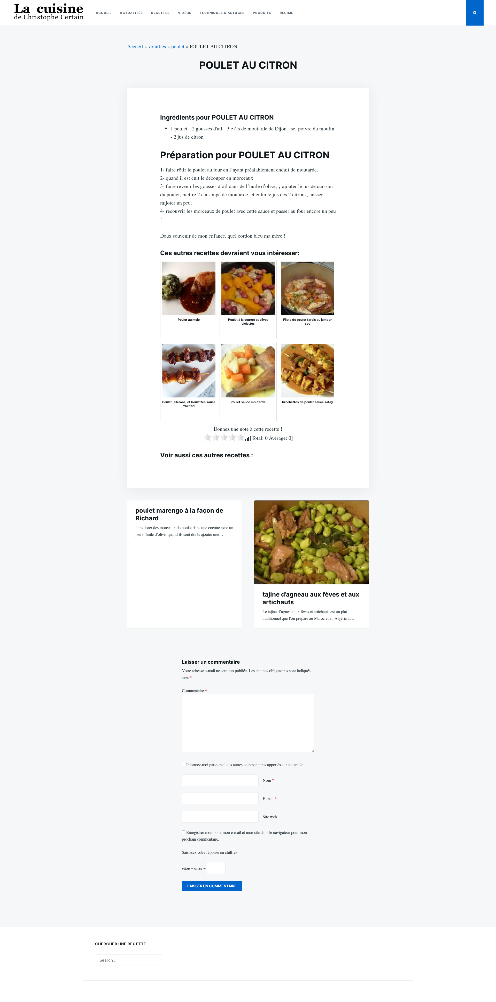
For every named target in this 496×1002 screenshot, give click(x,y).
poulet (177, 46)
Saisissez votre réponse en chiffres (209, 852)
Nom (268, 780)
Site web (270, 816)
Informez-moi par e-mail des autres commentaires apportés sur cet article (244, 764)
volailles (157, 46)
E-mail (270, 798)
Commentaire (194, 690)
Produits (262, 13)
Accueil (104, 13)
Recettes (160, 13)
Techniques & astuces (222, 13)
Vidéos (184, 13)
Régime (286, 13)
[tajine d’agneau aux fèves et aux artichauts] (311, 542)
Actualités (131, 13)
